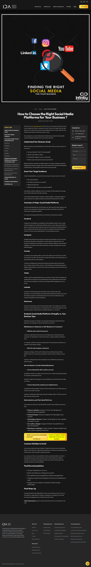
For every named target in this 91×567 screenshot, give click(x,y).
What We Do (47, 6)
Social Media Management (60, 530)
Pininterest (7, 156)
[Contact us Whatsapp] (84, 2)
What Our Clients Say (58, 6)
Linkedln (7, 153)
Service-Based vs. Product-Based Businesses (11, 169)
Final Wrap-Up (8, 184)
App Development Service (76, 536)
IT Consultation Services (76, 527)
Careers (34, 536)
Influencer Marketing (59, 539)
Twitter (6, 151)
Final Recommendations (11, 181)
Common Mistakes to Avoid (10, 178)
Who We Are (38, 6)
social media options (37, 126)
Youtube (7, 148)
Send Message (77, 167)
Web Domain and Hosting (76, 539)
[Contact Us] (81, 2)
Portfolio (68, 6)
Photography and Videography (61, 536)
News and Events (36, 539)
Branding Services (36, 547)
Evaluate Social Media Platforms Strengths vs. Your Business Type (11, 160)
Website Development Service (77, 533)
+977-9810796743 (79, 133)
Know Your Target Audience (9, 135)
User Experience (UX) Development (79, 530)
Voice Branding (46, 527)
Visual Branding (46, 530)
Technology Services (36, 553)
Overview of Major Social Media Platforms (11, 139)
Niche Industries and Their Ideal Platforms (11, 173)
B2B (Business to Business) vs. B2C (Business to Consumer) (12, 165)
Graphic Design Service (59, 527)
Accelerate (83, 6)
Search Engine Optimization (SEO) (78, 542)
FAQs (33, 533)
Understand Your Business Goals (12, 131)
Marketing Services (36, 550)
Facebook (7, 143)
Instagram (7, 145)
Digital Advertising (58, 533)
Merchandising (46, 533)
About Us (34, 527)
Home (35, 109)
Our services (35, 530)
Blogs (75, 6)
